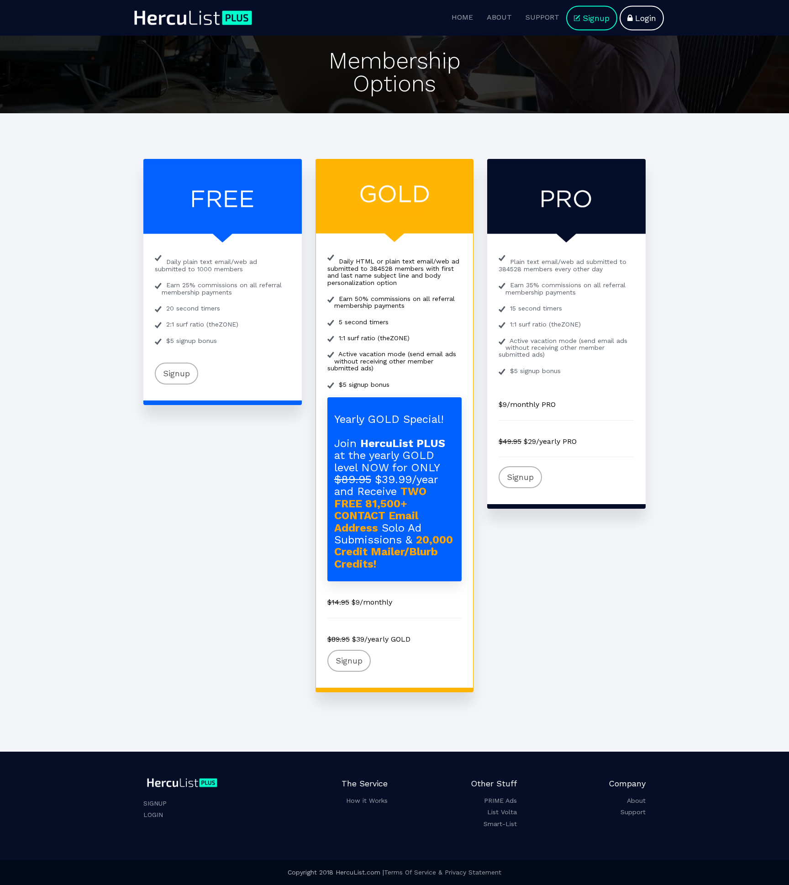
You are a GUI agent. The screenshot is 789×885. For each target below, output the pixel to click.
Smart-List (500, 823)
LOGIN (153, 814)
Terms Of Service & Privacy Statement (442, 872)
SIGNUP (155, 803)
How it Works (367, 800)
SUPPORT (542, 17)
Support (633, 812)
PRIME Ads (500, 800)
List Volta (502, 812)
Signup (596, 18)
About (636, 800)
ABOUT (499, 17)
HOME (462, 17)
